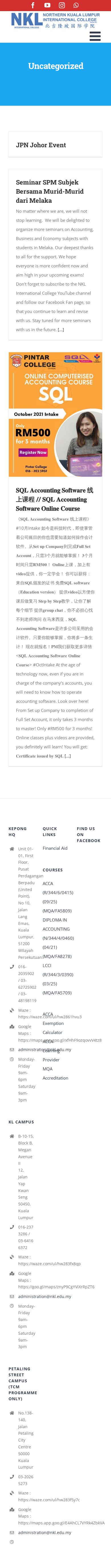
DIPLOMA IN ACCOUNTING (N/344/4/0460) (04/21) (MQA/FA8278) (55, 938)
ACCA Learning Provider (51, 1050)
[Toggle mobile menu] (96, 36)
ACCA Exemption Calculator (53, 1023)
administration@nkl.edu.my (26, 1049)
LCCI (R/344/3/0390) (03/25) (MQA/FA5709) (55, 979)
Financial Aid (55, 848)
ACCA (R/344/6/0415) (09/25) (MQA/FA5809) (55, 897)
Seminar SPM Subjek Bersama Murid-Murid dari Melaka (50, 191)
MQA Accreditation (55, 1073)
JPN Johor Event (41, 145)
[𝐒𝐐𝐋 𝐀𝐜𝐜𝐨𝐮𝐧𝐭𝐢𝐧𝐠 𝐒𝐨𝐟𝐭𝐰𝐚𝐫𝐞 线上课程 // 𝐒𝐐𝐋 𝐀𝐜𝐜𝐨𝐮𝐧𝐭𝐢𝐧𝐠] (55, 414)
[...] (61, 329)
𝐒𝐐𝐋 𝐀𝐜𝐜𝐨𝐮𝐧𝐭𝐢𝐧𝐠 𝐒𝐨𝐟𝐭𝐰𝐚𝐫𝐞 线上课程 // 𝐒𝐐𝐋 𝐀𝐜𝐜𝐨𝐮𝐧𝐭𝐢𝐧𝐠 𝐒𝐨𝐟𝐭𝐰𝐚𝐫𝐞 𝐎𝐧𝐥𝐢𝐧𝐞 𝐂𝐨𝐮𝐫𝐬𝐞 (54, 499)
